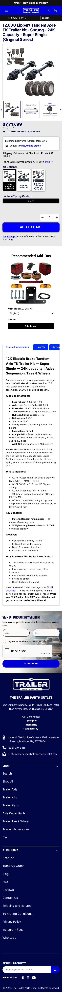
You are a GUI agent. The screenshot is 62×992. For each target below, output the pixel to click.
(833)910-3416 (18, 18)
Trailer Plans (10, 805)
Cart (5, 837)
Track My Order (13, 865)
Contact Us (10, 897)
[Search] (55, 969)
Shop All (7, 781)
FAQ (5, 881)
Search (7, 773)
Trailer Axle (9, 789)
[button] (6, 10)
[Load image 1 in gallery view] (12, 109)
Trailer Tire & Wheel (15, 821)
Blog (5, 873)
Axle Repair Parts (13, 813)
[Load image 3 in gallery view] (49, 109)
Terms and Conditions (17, 913)
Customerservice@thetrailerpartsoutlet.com (33, 754)
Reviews (8, 889)
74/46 (31, 201)
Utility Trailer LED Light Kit (20, 309)
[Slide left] (1, 110)
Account (8, 857)
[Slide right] (60, 110)
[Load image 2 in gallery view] (31, 109)
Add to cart (31, 326)
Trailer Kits (9, 797)
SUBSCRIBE (31, 664)
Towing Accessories (15, 829)
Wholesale (9, 937)
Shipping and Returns (16, 905)
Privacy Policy (11, 921)
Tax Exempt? (9, 236)
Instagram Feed (12, 929)
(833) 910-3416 (16, 747)
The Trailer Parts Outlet (24, 988)
